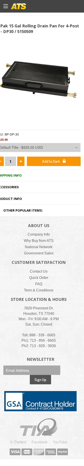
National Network (38, 247)
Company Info (39, 234)
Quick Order (38, 278)
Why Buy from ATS (39, 241)
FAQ (38, 284)
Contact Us (38, 271)
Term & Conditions (38, 290)
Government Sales (39, 253)
